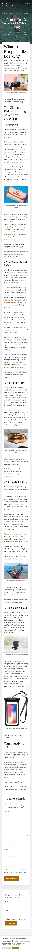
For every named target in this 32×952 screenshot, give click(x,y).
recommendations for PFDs (12, 234)
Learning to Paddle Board (18, 789)
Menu (28, 4)
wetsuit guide (8, 539)
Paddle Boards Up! (8, 5)
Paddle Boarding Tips (17, 32)
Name (6, 840)
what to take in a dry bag (16, 367)
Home (3, 13)
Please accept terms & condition (16, 919)
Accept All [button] (15, 948)
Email (6, 850)
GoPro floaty (20, 679)
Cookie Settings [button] (6, 948)
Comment (7, 811)
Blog (7, 32)
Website (6, 860)
